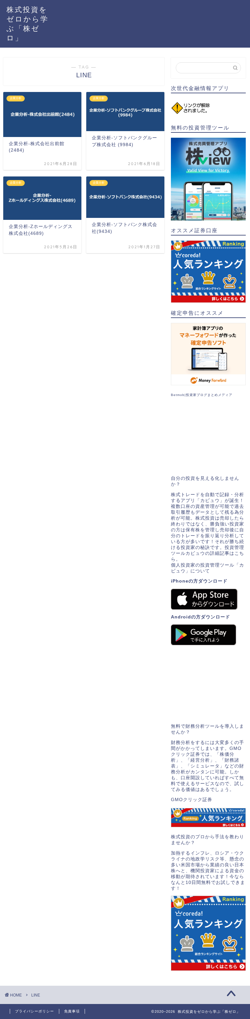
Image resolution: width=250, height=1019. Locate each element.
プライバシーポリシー (34, 1011)
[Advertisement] (208, 436)
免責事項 (72, 1011)
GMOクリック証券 (191, 799)
